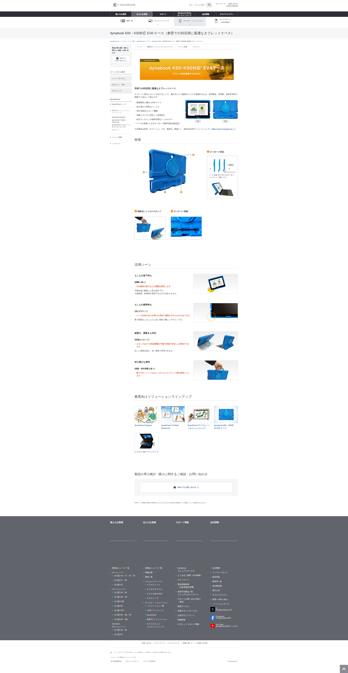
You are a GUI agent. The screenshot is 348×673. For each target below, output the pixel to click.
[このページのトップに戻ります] (344, 669)
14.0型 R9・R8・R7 (122, 615)
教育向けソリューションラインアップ (160, 47)
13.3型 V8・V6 (120, 630)
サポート (163, 14)
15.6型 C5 (118, 585)
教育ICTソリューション (157, 619)
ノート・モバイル (118, 79)
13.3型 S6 (118, 606)
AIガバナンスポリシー (132, 661)
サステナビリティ (227, 14)
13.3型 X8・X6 (120, 592)
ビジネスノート (153, 585)
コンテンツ (116, 143)
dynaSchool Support (118, 117)
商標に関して (188, 643)
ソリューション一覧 (128, 41)
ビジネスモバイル (154, 589)
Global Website (232, 6)
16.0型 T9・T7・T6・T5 (124, 576)
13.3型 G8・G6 (120, 597)
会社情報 (205, 14)
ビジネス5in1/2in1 (154, 594)
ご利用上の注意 (201, 643)
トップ (139, 47)
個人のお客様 (120, 14)
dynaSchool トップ (143, 41)
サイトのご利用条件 (149, 661)
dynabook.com (114, 41)
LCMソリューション (155, 610)
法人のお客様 (142, 14)
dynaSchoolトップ (119, 104)
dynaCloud (151, 615)
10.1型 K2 (118, 634)
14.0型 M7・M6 (121, 619)
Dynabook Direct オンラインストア (184, 14)
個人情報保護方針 (116, 661)
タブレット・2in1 (118, 85)
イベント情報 (117, 137)
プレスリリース (173, 643)
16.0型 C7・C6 (120, 580)
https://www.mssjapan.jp (222, 129)
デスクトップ (117, 91)
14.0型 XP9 (119, 610)
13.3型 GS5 (119, 601)
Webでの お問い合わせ (120, 59)
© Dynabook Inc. (232, 661)
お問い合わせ (233, 4)
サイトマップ (220, 4)
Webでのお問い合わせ (186, 487)
